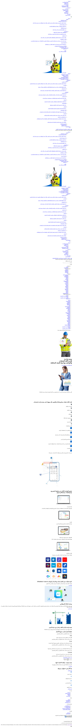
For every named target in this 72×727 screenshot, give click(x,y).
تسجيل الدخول (67, 15)
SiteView (62, 60)
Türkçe (67, 292)
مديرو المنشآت (65, 76)
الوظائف (66, 11)
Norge (67, 282)
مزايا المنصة (66, 31)
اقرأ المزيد (70, 585)
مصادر (69, 1)
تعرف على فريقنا (65, 9)
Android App (68, 713)
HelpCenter (66, 244)
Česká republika (65, 274)
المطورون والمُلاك (65, 75)
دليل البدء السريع (65, 2)
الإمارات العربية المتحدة (64, 297)
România (66, 286)
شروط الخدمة (67, 705)
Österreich (66, 283)
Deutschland (66, 276)
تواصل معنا (66, 13)
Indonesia (66, 271)
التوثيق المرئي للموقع (64, 161)
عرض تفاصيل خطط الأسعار (67, 657)
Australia (66, 269)
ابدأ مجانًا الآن (70, 365)
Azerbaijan (66, 270)
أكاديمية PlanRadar (65, 6)
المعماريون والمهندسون (64, 79)
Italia (67, 280)
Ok (71, 726)
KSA (67, 295)
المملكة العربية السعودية (66, 326)
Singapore (66, 272)
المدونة (67, 4)
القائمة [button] (57, 129)
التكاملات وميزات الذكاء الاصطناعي (60, 46)
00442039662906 (55, 258)
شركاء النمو (66, 12)
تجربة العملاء (66, 245)
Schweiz (66, 287)
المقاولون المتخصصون (64, 77)
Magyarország (68, 312)
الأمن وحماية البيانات (64, 5)
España (67, 277)
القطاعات (68, 80)
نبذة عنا (69, 7)
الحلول (67, 19)
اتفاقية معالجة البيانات (66, 709)
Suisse (67, 290)
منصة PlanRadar (63, 20)
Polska (67, 285)
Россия (67, 284)
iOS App (68, 712)
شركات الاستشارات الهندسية (63, 78)
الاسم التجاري (68, 707)
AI (69, 127)
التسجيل (64, 129)
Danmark (66, 275)
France (67, 278)
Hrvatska (66, 279)
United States (66, 267)
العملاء (69, 73)
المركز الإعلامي (65, 10)
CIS (67, 273)
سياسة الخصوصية (67, 706)
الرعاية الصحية (63, 124)
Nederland (68, 313)
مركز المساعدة (67, 702)
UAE (69, 327)
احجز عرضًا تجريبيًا (69, 129)
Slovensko (68, 320)
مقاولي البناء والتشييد (64, 74)
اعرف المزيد (70, 608)
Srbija (67, 288)
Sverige (67, 291)
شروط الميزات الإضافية (66, 708)
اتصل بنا (68, 14)
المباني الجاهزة (63, 125)
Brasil (69, 300)
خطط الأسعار (68, 126)
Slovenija (66, 289)
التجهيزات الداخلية (63, 237)
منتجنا (69, 18)
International (68, 298)
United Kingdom (65, 293)
